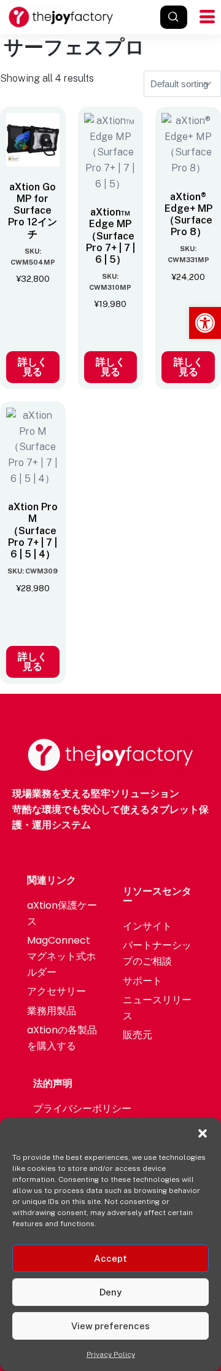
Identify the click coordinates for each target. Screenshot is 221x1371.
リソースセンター (157, 896)
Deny (110, 1292)
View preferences (110, 1326)
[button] (205, 323)
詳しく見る (32, 367)
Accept (110, 1258)
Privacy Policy (111, 1354)
